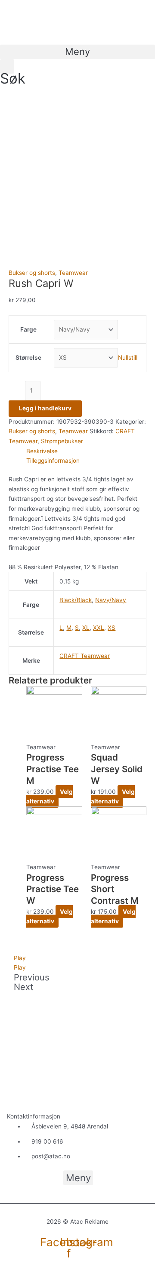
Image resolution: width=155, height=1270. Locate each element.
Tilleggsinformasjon (53, 460)
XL (86, 627)
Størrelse (28, 357)
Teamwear (73, 272)
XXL (98, 627)
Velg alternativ (49, 796)
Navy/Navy (110, 599)
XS (111, 627)
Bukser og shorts (32, 272)
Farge (28, 329)
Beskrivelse (42, 451)
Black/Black (75, 599)
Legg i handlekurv (45, 408)
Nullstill (127, 357)
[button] (77, 52)
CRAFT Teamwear (84, 655)
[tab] (86, 451)
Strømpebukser (62, 441)
